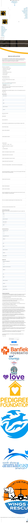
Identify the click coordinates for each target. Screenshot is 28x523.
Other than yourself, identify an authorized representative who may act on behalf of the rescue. (13, 211)
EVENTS (26, 16)
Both (10, 144)
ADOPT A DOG (3, 28)
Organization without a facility (7, 68)
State (4, 246)
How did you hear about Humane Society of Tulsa (9, 206)
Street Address (5, 95)
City (3, 243)
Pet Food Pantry (5, 74)
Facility (8, 144)
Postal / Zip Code (5, 106)
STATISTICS (2, 32)
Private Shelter (5, 70)
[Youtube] (14, 5)
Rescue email (4, 116)
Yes (3, 88)
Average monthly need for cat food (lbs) (7, 154)
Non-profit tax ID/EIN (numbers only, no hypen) (8, 79)
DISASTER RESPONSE (24, 10)
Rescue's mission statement (6, 130)
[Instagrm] (14, 4)
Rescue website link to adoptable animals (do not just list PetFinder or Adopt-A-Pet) (13, 123)
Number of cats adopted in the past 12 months (8, 151)
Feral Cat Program (5, 73)
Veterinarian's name (5, 230)
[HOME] (8, 21)
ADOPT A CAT (25, 9)
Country (4, 109)
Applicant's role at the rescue (7, 266)
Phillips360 (23, 517)
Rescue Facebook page (5, 126)
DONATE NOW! (2, 37)
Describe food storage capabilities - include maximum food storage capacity (12, 164)
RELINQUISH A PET (25, 11)
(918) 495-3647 (15, 1)
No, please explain (5, 148)
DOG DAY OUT (25, 13)
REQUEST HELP (25, 12)
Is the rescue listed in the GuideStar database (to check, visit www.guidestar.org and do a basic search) (13, 91)
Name (4, 213)
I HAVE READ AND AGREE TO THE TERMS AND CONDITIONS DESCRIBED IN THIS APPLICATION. (12, 334)
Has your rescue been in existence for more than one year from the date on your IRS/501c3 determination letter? (12, 87)
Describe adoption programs (6, 136)
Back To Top (2, 39)
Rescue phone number (5, 113)
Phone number (5, 255)
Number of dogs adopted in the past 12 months (8, 158)
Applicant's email (5, 289)
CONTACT (26, 15)
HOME (26, 7)
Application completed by (6, 261)
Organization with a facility (6, 69)
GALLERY (26, 17)
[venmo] (14, 6)
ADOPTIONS (25, 8)
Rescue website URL (5, 119)
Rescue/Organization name (6, 76)
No (5, 88)
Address (4, 269)
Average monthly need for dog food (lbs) (7, 161)
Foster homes (4, 144)
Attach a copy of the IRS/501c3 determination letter (9, 83)
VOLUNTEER (25, 18)
